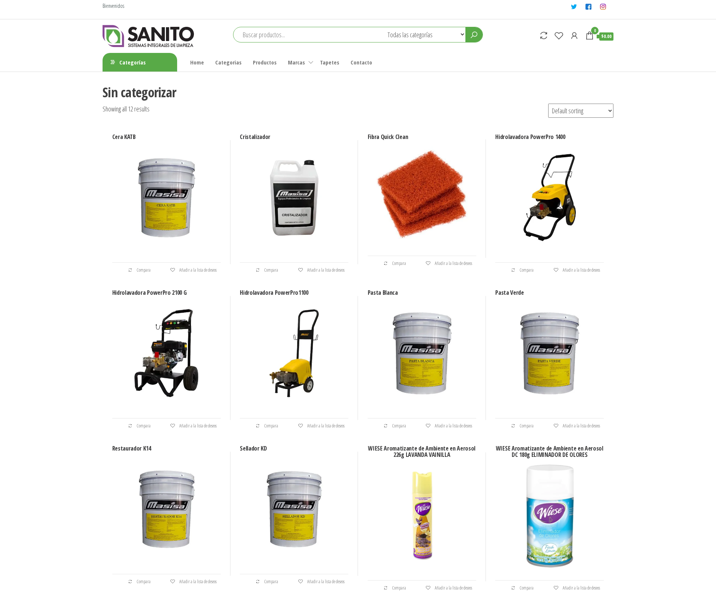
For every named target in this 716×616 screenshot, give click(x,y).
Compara (143, 270)
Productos (265, 62)
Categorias (228, 62)
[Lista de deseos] (559, 35)
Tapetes (329, 62)
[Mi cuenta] (574, 35)
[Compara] (544, 35)
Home (197, 62)
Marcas (296, 62)
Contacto (361, 62)
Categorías (132, 62)
